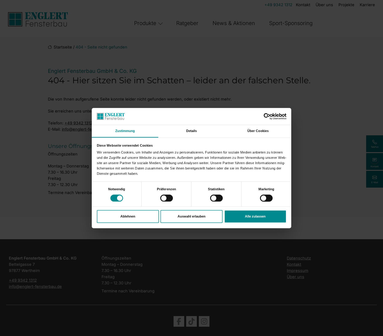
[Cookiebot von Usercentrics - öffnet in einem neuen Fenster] (267, 116)
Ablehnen (127, 216)
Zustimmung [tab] (125, 131)
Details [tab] (191, 131)
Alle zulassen (255, 216)
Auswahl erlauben (191, 216)
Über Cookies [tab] (258, 131)
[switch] (166, 198)
